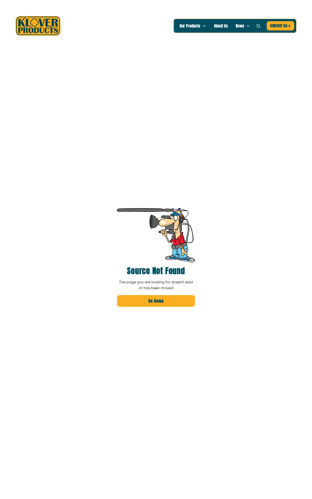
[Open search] (258, 25)
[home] (38, 26)
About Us (221, 26)
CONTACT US (280, 25)
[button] (193, 26)
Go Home (156, 301)
